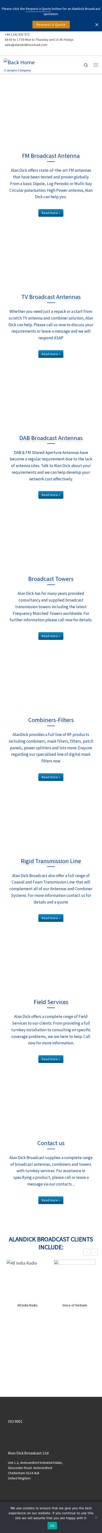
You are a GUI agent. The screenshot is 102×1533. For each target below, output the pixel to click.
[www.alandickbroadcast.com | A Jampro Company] (19, 61)
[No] (95, 1517)
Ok (52, 1526)
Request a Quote (51, 24)
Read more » (51, 213)
